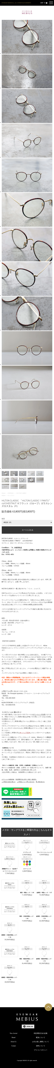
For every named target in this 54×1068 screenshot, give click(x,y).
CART (43, 3)
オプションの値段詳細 (8, 779)
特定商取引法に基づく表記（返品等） (26, 779)
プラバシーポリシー (40, 1050)
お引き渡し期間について (40, 1042)
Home (3, 493)
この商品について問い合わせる (25, 781)
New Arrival (13, 1033)
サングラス (11, 495)
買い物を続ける (40, 781)
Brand (13, 1037)
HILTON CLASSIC (21, 493)
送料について (40, 1046)
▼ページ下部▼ (25, 733)
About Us (13, 1042)
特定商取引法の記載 (40, 1033)
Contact (13, 1046)
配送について (40, 1037)
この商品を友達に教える (8, 781)
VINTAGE (10, 493)
